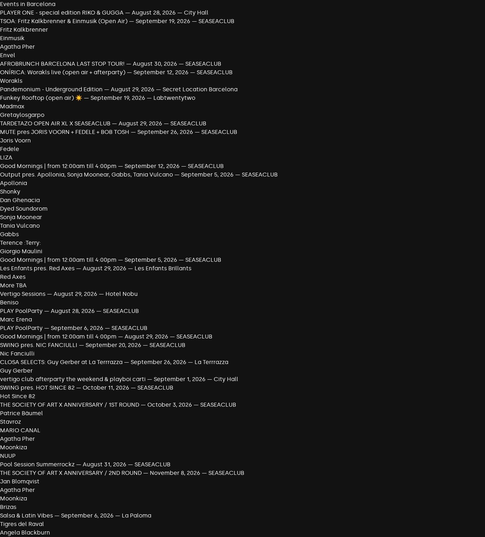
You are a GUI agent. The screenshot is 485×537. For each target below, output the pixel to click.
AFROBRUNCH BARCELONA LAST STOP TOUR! (62, 63)
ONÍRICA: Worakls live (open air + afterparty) (62, 72)
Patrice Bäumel (21, 413)
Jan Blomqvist (19, 481)
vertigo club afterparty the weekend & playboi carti (73, 379)
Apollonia (13, 183)
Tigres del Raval (22, 524)
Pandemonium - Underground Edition (51, 89)
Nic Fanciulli (17, 353)
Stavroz (10, 421)
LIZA (6, 157)
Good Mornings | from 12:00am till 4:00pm (59, 166)
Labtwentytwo (174, 97)
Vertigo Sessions (22, 294)
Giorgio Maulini (21, 251)
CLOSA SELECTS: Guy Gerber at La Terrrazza (61, 362)
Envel (7, 55)
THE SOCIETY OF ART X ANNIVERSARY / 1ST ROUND (70, 404)
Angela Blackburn (25, 532)
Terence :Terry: (20, 242)
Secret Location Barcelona (200, 89)
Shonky (10, 191)
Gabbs (9, 234)
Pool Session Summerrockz (37, 464)
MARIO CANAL (20, 430)
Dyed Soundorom (24, 208)
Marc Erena (16, 319)
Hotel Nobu (121, 294)
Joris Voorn (15, 140)
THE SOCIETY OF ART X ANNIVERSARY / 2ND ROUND (71, 473)
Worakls (11, 80)
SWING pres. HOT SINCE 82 (37, 387)
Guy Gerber (16, 370)
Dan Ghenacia (20, 200)
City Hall (196, 12)
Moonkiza (13, 447)
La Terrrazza (211, 362)
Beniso (9, 302)
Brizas (8, 507)
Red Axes (13, 276)
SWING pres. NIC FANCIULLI (38, 345)
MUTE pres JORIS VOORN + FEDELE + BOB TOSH (64, 132)
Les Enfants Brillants (163, 268)
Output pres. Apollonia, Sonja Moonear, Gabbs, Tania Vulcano (87, 174)
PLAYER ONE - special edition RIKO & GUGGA (62, 12)
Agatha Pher (17, 46)
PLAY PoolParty (22, 311)
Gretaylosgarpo (22, 115)
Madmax (12, 106)
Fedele (9, 149)
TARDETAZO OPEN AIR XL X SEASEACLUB (55, 123)
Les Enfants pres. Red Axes (37, 268)
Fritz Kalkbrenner (24, 29)
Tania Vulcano (20, 225)
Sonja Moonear (21, 217)
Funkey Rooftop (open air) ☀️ (41, 97)
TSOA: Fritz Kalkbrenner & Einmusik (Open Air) (63, 21)
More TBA (13, 285)
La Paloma (136, 515)
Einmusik (12, 38)
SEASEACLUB (216, 21)
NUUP (8, 455)
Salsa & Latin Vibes (26, 515)
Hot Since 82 (17, 396)
